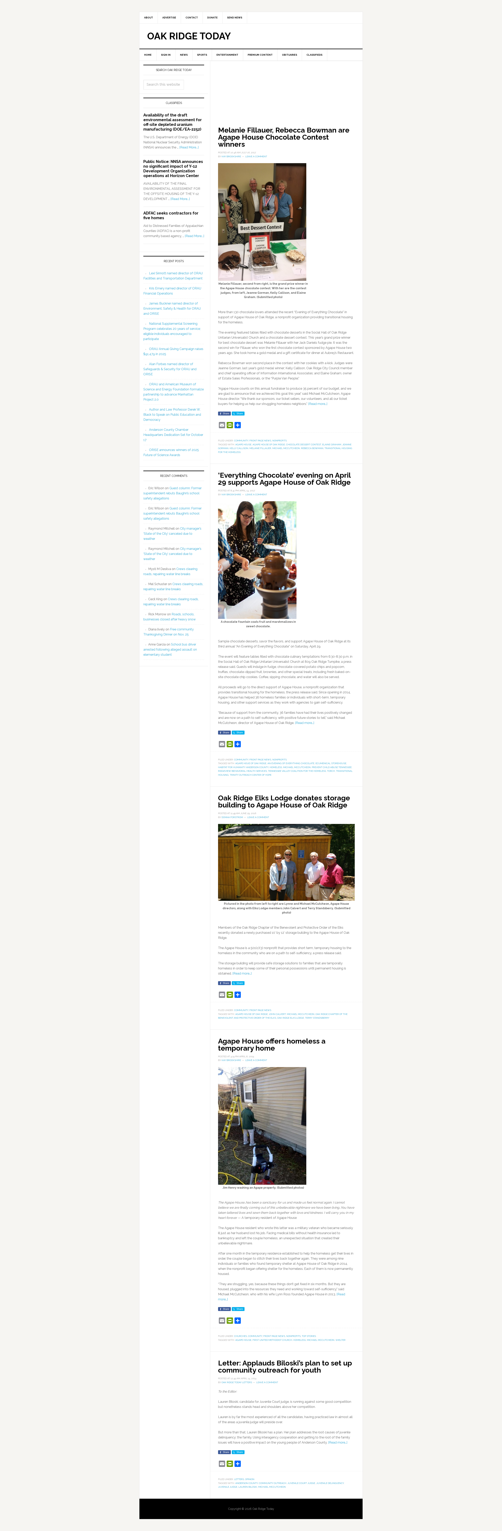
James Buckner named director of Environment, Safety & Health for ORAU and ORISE (172, 308)
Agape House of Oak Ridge (269, 444)
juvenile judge (227, 1487)
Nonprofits (279, 440)
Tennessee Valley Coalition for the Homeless (297, 771)
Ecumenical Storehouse (331, 763)
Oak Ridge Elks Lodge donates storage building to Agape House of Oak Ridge (284, 801)
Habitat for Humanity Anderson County (243, 767)
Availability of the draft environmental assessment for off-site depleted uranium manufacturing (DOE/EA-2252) (172, 122)
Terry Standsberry (317, 1017)
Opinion (249, 1479)
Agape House (243, 444)
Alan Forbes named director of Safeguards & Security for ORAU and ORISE (169, 369)
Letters (239, 1479)
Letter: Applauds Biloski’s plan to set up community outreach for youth (285, 1366)
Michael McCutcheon (286, 448)
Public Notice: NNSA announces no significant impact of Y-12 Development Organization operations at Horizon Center (173, 168)
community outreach (272, 1483)
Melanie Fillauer (260, 448)
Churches (240, 1336)
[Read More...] (189, 147)
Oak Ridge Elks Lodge (290, 1017)
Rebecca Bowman (312, 448)
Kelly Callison (239, 448)
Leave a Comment (256, 156)
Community (241, 440)
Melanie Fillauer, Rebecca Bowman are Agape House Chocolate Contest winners (283, 137)
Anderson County (246, 1483)
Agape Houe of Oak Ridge (250, 763)
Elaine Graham (331, 444)
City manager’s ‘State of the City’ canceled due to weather (172, 534)
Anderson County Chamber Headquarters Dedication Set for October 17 (173, 435)
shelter (341, 1340)
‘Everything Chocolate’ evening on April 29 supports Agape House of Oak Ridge (284, 478)
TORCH (331, 771)
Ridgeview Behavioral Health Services (242, 771)
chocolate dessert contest (303, 444)
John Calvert (277, 1014)
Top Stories (309, 1336)
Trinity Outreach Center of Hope (250, 775)
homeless (276, 767)
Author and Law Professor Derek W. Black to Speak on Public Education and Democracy (172, 415)
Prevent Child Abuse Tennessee (332, 767)
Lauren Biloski (247, 1487)
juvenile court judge (301, 1483)
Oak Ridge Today (189, 36)
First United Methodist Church (272, 1340)
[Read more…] (317, 404)
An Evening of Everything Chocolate (290, 763)
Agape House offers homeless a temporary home (272, 1044)
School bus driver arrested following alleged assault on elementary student (170, 649)
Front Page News (260, 440)
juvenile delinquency (330, 1483)
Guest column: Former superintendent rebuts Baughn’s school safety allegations (172, 493)
